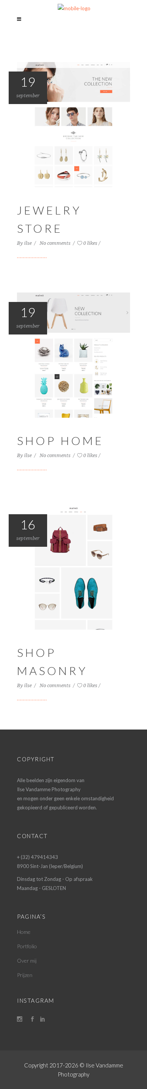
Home (24, 932)
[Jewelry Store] (73, 124)
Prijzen (24, 975)
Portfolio (27, 946)
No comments (56, 243)
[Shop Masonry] (73, 566)
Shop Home (60, 440)
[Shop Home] (73, 354)
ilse (28, 243)
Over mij (27, 960)
